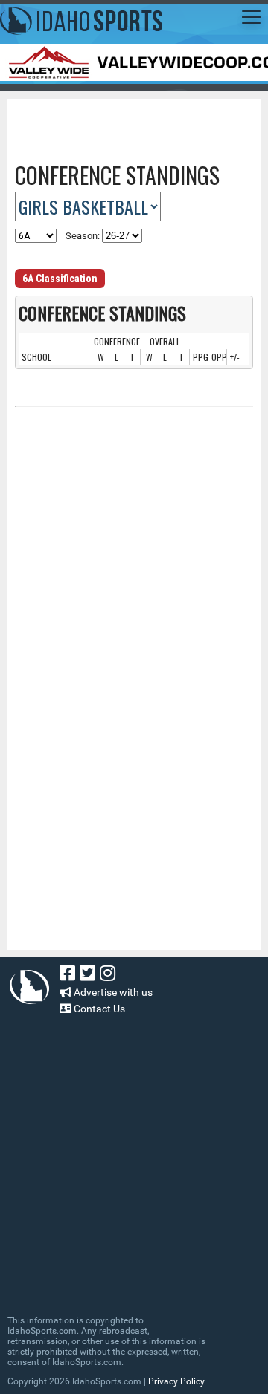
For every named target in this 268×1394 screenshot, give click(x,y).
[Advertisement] (141, 124)
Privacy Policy (176, 1381)
